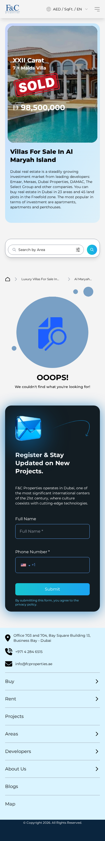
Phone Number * (32, 551)
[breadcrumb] (7, 279)
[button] (92, 250)
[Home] (12, 9)
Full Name (25, 518)
